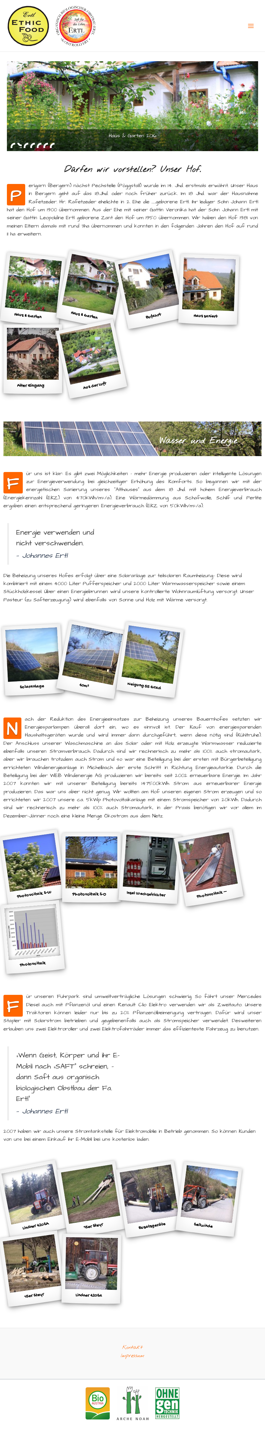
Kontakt (132, 1347)
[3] (25, 145)
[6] (45, 145)
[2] (19, 145)
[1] (12, 145)
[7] (52, 145)
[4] (32, 145)
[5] (39, 145)
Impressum (132, 1355)
